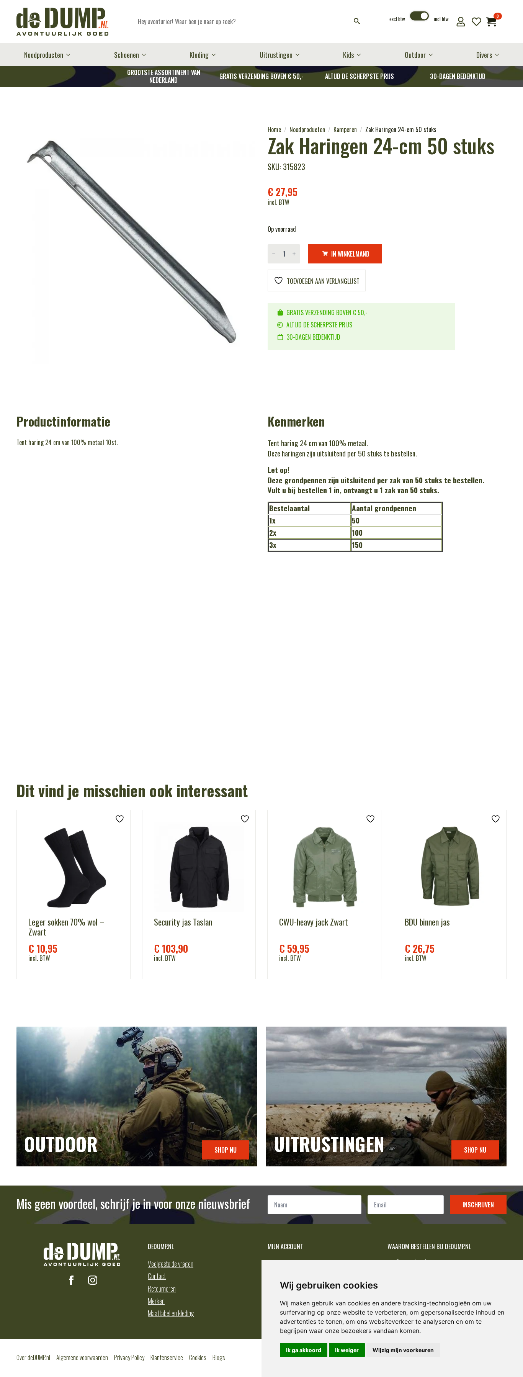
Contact (157, 1276)
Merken (156, 1301)
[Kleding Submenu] (216, 55)
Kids (348, 55)
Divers (484, 55)
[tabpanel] (135, 244)
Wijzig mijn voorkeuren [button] (403, 1350)
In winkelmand (350, 253)
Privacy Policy (129, 1357)
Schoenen (126, 55)
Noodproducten (43, 55)
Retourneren (162, 1289)
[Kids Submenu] (361, 55)
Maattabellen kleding (171, 1313)
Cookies (197, 1357)
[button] (357, 21)
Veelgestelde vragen (170, 1264)
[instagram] (92, 1280)
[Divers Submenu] (499, 55)
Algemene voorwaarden (82, 1357)
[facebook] (71, 1280)
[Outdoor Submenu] (433, 55)
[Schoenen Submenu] (146, 55)
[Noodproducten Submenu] (70, 55)
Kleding (199, 55)
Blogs (218, 1357)
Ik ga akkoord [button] (303, 1350)
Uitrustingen (276, 55)
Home (274, 129)
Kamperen (345, 129)
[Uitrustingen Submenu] (300, 55)
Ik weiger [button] (347, 1350)
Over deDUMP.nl (33, 1357)
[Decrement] (274, 254)
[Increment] (294, 254)
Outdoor (415, 55)
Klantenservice (166, 1357)
